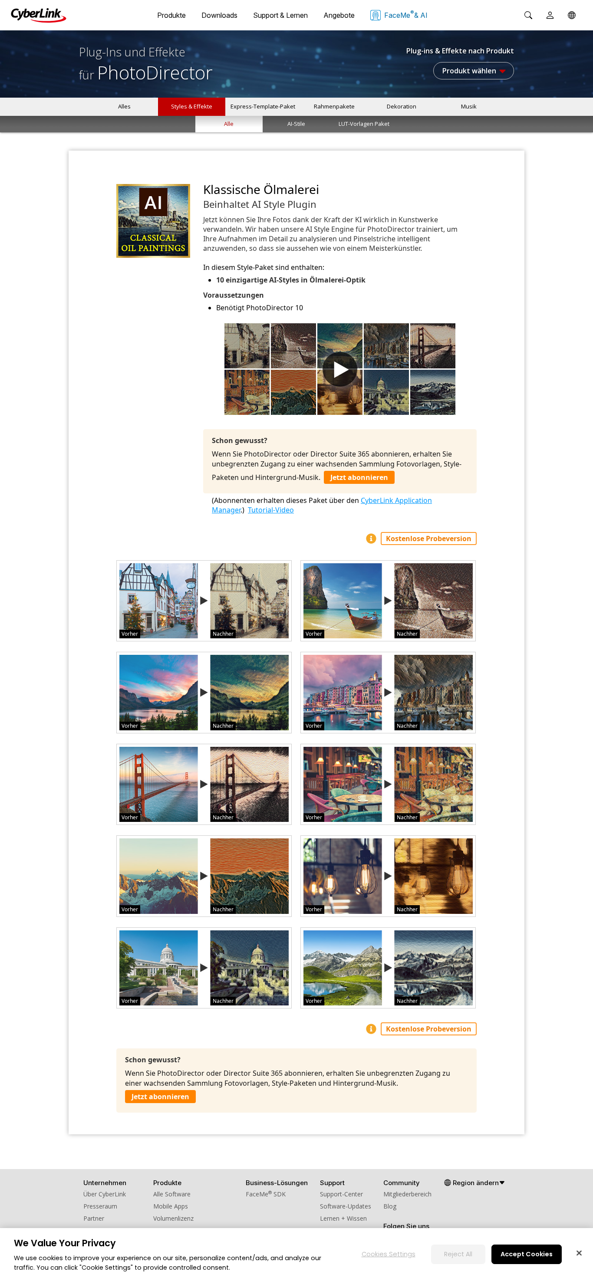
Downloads (219, 15)
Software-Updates (345, 1206)
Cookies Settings (388, 1253)
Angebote (339, 15)
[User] (550, 15)
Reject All (458, 1253)
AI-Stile (296, 124)
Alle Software (172, 1194)
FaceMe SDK (266, 1194)
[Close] (579, 1252)
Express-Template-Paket (263, 106)
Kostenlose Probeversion (428, 538)
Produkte (171, 15)
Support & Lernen (280, 15)
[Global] (572, 15)
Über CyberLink (104, 1194)
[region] (296, 1254)
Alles (124, 106)
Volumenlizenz (173, 1218)
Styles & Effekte (191, 106)
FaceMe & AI (406, 14)
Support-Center (341, 1194)
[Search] (528, 15)
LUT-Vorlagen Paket (364, 124)
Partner (93, 1218)
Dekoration (401, 106)
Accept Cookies (527, 1253)
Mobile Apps (170, 1206)
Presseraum (100, 1206)
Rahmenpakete (334, 106)
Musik (469, 106)
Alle (229, 124)
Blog (389, 1206)
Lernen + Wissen (343, 1218)
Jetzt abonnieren (359, 477)
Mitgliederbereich (407, 1194)
